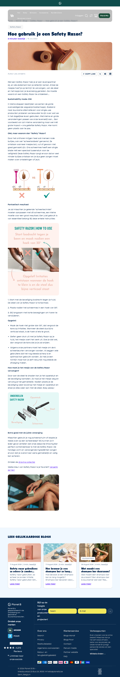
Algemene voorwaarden (48, 648)
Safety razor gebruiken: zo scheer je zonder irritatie (24, 570)
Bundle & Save (56, 13)
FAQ (65, 656)
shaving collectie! (27, 462)
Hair (18, 13)
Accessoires (43, 13)
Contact (67, 644)
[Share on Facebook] (105, 74)
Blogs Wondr (69, 635)
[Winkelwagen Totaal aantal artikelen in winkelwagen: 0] (96, 15)
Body (25, 13)
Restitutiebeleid (44, 644)
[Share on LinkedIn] (110, 74)
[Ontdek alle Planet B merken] (91, 15)
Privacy (40, 640)
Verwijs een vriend (24, 18)
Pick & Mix (104, 16)
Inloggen (79, 16)
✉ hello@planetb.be (54, 671)
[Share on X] (100, 74)
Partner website (71, 652)
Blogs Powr (69, 640)
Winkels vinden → (98, 654)
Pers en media (70, 648)
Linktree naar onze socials (16, 658)
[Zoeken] (86, 15)
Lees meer (15, 584)
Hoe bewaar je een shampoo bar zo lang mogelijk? (58, 570)
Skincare (33, 13)
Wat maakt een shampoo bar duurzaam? (95, 570)
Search (40, 635)
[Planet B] (60, 3)
